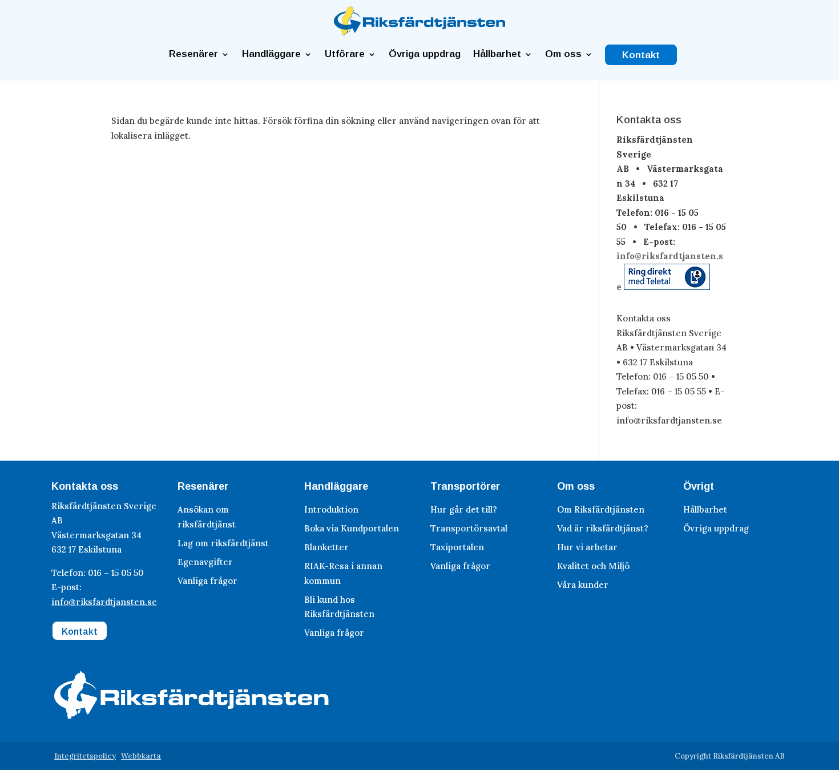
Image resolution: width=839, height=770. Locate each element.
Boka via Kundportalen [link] (351, 528)
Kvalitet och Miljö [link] (593, 566)
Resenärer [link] (193, 54)
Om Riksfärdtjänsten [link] (600, 509)
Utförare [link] (345, 54)
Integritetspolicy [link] (85, 756)
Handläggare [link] (271, 54)
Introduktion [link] (331, 509)
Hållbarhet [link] (497, 54)
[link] (419, 32)
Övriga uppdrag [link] (425, 54)
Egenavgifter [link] (205, 562)
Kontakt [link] (641, 55)
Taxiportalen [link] (457, 547)
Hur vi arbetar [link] (587, 547)
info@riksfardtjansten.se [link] (104, 601)
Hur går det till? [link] (463, 509)
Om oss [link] (563, 54)
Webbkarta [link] (141, 756)
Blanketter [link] (326, 547)
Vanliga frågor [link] (207, 580)
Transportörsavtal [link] (468, 528)
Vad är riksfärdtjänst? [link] (602, 528)
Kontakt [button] (80, 631)
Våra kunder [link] (582, 584)
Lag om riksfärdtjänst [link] (223, 543)
